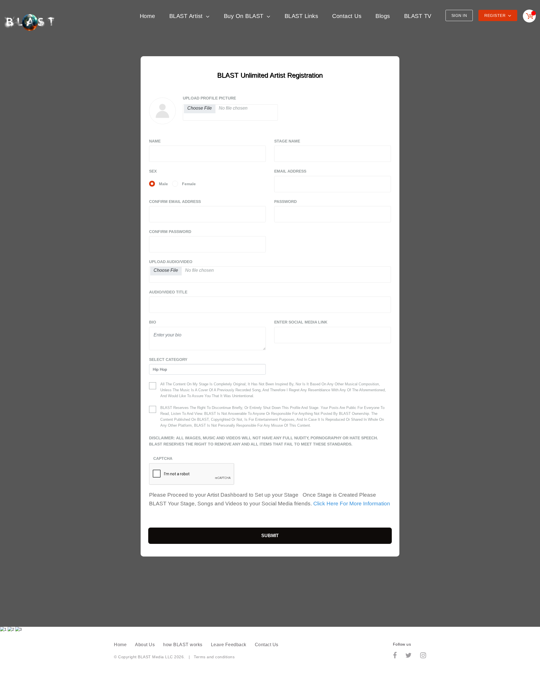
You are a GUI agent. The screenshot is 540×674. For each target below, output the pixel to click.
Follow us (402, 644)
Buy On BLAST (245, 16)
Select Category (168, 359)
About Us (145, 644)
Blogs (382, 16)
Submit (270, 535)
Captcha (162, 458)
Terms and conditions (214, 657)
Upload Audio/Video (170, 261)
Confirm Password (170, 231)
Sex (153, 171)
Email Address (290, 171)
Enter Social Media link (300, 322)
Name (155, 141)
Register (495, 15)
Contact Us (346, 16)
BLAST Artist (187, 16)
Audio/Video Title (168, 292)
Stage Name (287, 141)
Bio (152, 322)
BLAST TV (417, 16)
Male (163, 184)
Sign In (459, 15)
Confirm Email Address (175, 201)
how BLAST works (182, 644)
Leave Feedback (228, 644)
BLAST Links (301, 16)
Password (285, 201)
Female (189, 184)
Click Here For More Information (351, 503)
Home (147, 16)
